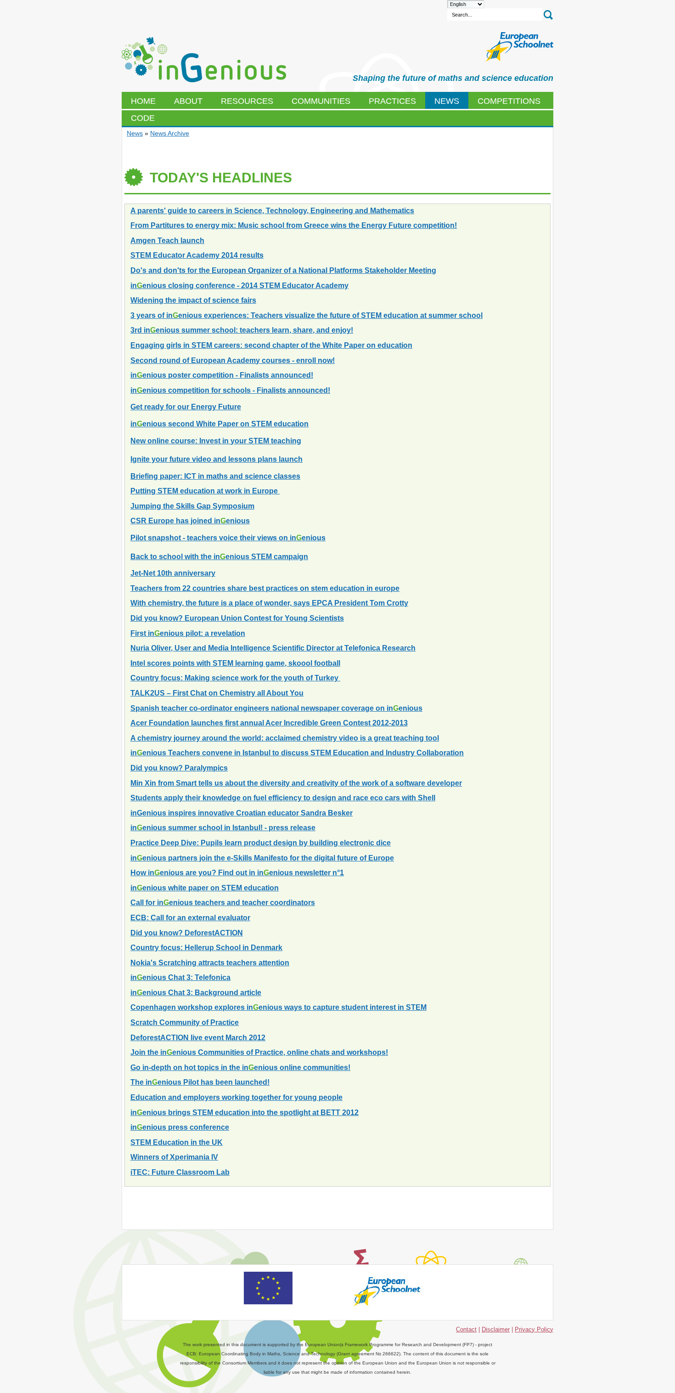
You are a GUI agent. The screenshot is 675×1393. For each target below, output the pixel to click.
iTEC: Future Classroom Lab (180, 1172)
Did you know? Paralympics (179, 768)
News (135, 133)
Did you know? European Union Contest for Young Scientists (237, 618)
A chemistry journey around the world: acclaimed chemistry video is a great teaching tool (284, 738)
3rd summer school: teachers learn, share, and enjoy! (241, 330)
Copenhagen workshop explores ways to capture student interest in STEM (278, 1007)
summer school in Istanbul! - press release (222, 828)
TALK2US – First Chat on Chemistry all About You (217, 693)
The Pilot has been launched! (200, 1082)
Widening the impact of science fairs (193, 300)
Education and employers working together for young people (236, 1097)
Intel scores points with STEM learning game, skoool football (235, 663)
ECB (204, 60)
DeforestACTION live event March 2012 (197, 1038)
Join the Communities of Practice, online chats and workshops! (259, 1052)
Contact (466, 1329)
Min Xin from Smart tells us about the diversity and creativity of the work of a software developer (296, 783)
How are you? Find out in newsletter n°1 (237, 873)
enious (219, 557)
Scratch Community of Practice (184, 1022)
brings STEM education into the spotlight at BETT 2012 (244, 1112)
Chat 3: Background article (195, 993)
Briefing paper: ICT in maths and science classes (215, 476)
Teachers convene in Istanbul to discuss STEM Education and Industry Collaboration (297, 753)
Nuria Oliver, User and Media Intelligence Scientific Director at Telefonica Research (273, 648)
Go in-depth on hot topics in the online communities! (240, 1067)
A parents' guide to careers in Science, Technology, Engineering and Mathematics (272, 211)
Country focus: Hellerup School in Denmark (206, 947)
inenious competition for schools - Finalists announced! (230, 390)
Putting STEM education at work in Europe (205, 491)
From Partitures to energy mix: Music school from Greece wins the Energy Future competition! (293, 225)
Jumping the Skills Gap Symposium (192, 506)
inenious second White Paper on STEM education (219, 424)
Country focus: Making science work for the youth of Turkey (235, 678)
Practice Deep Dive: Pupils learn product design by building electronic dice (260, 843)
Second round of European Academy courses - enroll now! (232, 360)
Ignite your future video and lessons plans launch (216, 459)
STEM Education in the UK (176, 1142)
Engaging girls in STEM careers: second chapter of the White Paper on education (271, 345)
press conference (179, 1127)
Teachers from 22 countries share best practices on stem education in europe (264, 588)
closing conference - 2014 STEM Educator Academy (239, 285)
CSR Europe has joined (190, 521)
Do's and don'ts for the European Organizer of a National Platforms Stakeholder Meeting (283, 270)
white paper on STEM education (204, 888)
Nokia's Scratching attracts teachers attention (209, 963)
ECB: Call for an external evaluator (190, 918)
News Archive (169, 133)
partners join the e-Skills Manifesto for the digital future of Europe (262, 858)
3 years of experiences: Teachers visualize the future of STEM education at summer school (306, 315)
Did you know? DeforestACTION (186, 933)
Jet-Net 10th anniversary (172, 573)
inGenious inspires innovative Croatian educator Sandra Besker (241, 813)
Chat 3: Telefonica (180, 977)
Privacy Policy (534, 1329)
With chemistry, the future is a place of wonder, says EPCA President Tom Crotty (269, 603)
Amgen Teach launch (167, 240)
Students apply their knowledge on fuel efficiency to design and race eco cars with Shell (282, 798)
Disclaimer (496, 1329)
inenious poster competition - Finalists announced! (221, 375)
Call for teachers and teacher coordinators (222, 902)
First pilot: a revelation (187, 633)
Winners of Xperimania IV (174, 1157)
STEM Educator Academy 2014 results (197, 255)
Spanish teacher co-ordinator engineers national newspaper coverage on (276, 708)
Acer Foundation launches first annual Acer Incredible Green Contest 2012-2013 (269, 723)
